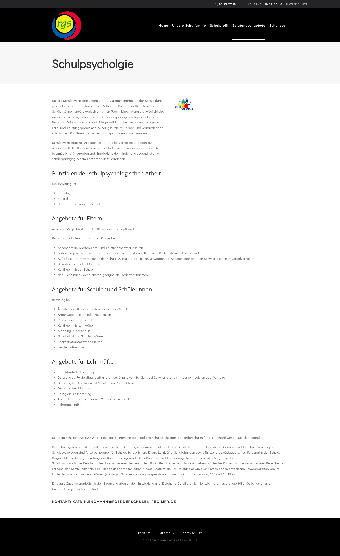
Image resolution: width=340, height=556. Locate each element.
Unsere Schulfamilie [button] (189, 25)
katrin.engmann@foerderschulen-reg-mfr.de (124, 502)
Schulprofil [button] (219, 25)
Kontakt (254, 4)
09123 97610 (227, 4)
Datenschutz (297, 4)
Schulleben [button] (278, 25)
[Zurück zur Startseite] (66, 25)
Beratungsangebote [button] (248, 25)
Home (163, 25)
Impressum (273, 4)
